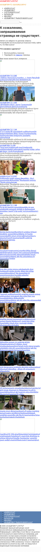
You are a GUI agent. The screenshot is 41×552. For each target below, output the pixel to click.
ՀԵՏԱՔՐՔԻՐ (9, 10)
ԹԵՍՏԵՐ (8, 16)
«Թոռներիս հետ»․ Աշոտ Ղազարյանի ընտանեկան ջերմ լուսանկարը (16, 106)
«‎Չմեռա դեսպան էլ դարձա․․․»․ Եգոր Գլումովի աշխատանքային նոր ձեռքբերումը (20, 79)
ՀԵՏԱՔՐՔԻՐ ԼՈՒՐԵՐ (9, 1)
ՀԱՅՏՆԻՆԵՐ (9, 8)
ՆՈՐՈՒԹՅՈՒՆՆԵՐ (12, 12)
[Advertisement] (16, 478)
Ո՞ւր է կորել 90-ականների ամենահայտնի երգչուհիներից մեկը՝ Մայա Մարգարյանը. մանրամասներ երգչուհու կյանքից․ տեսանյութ (18, 134)
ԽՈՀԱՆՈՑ (8, 14)
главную (18, 55)
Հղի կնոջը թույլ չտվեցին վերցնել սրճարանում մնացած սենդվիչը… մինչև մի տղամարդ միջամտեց (20, 369)
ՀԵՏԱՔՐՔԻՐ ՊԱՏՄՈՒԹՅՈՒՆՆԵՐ (18, 18)
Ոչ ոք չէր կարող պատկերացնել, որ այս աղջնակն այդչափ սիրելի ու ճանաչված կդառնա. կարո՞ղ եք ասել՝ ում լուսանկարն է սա (19, 210)
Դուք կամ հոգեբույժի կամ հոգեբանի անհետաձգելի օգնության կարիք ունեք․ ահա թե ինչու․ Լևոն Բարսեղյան (20, 149)
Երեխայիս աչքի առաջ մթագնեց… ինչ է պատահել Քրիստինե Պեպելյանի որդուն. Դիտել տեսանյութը (18, 180)
